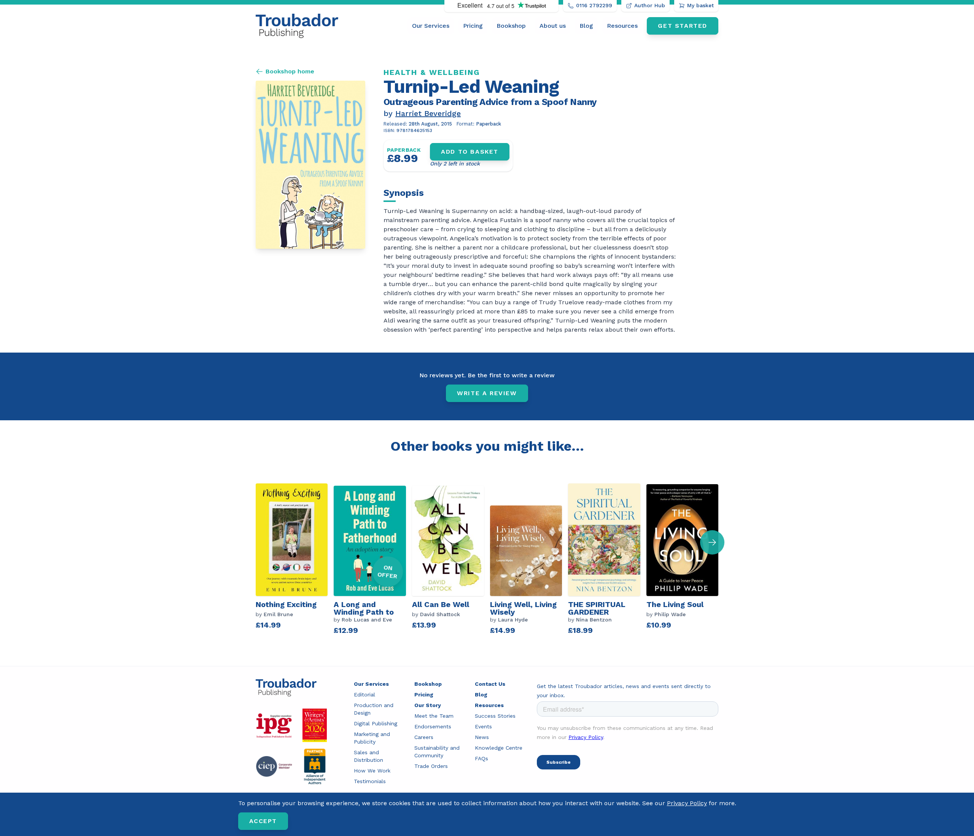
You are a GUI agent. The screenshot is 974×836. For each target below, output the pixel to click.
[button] (712, 542)
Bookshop (511, 25)
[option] (295, 560)
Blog (586, 25)
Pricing (473, 25)
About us (553, 25)
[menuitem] (430, 25)
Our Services (430, 25)
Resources (622, 25)
